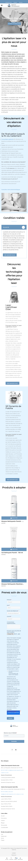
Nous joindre (4, 825)
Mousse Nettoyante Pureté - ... (12, 521)
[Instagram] (15, 749)
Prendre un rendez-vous (14, 23)
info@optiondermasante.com (15, 770)
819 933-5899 (4, 791)
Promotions (4, 818)
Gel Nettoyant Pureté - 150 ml (12, 552)
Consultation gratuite (7, 139)
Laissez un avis (4, 772)
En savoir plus (10, 255)
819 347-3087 (4, 770)
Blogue (20, 2)
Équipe (15, 2)
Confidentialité (4, 827)
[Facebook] (12, 749)
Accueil (2, 816)
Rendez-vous (9, 2)
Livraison (14, 853)
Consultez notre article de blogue (10, 189)
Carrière (3, 820)
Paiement (14, 855)
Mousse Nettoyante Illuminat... (12, 584)
